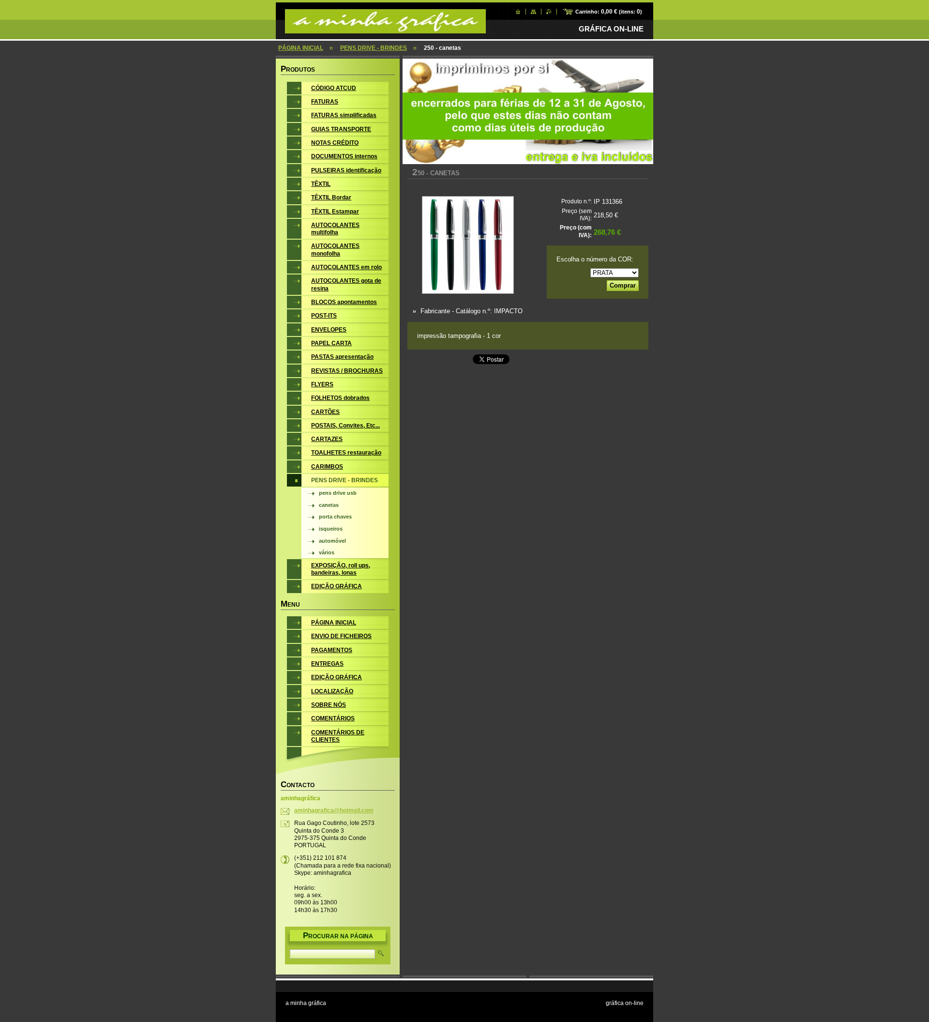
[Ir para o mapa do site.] (533, 12)
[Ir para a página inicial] (385, 28)
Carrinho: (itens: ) (608, 12)
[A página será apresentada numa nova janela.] (467, 246)
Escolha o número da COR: (594, 259)
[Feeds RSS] (549, 12)
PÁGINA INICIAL (300, 48)
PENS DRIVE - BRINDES (373, 48)
